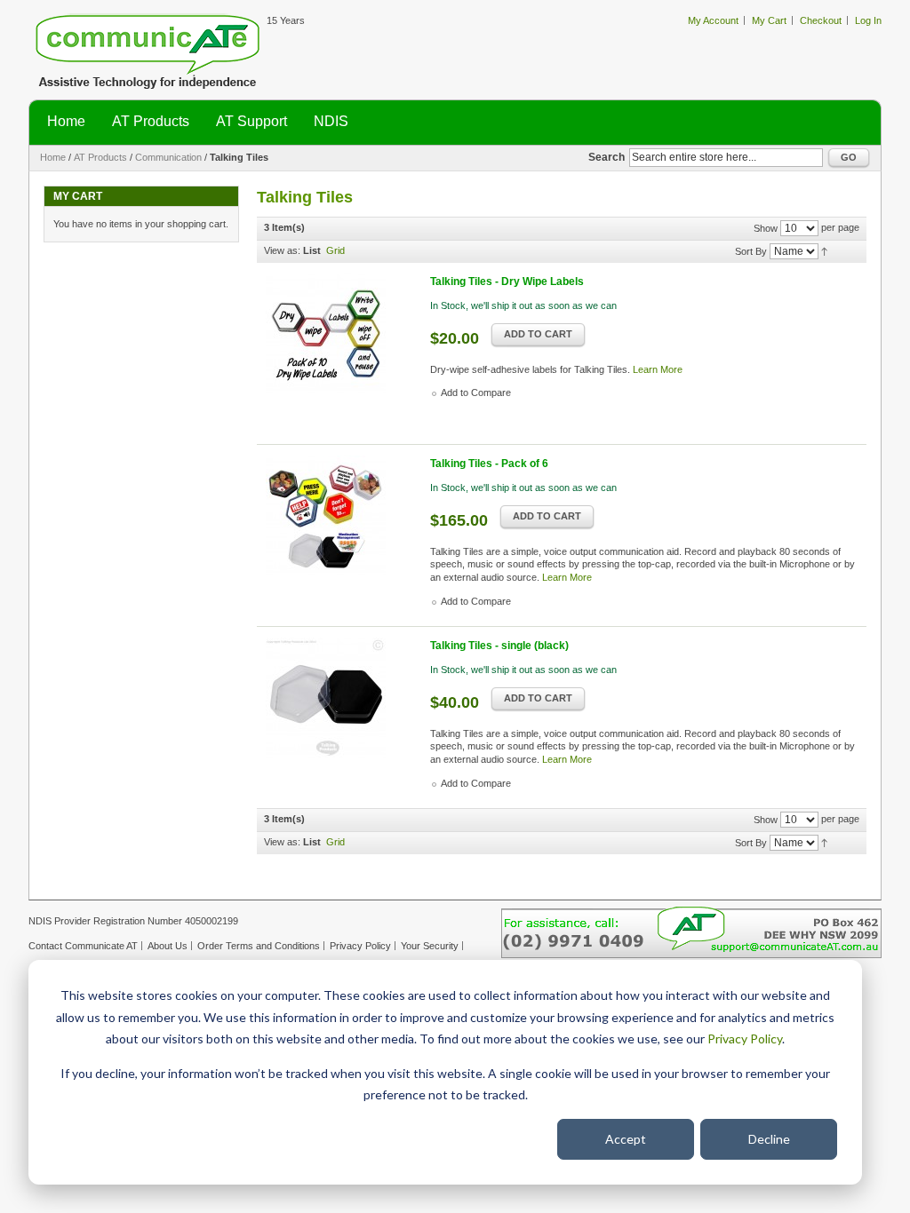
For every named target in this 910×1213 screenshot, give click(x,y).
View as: (282, 250)
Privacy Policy (744, 1038)
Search (606, 157)
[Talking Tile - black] (341, 713)
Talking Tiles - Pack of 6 (489, 463)
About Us (168, 945)
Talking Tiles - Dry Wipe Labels (507, 281)
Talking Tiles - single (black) (499, 645)
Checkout (821, 20)
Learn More (657, 369)
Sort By (751, 251)
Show (766, 228)
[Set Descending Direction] (824, 250)
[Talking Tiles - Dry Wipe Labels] (341, 349)
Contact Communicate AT (83, 945)
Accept (625, 1138)
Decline (769, 1138)
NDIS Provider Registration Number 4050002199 (133, 921)
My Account (713, 20)
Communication (168, 157)
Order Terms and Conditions (258, 945)
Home (53, 157)
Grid (335, 250)
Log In (868, 20)
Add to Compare (476, 392)
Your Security (430, 945)
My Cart (769, 20)
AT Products (100, 157)
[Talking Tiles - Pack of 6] (341, 531)
